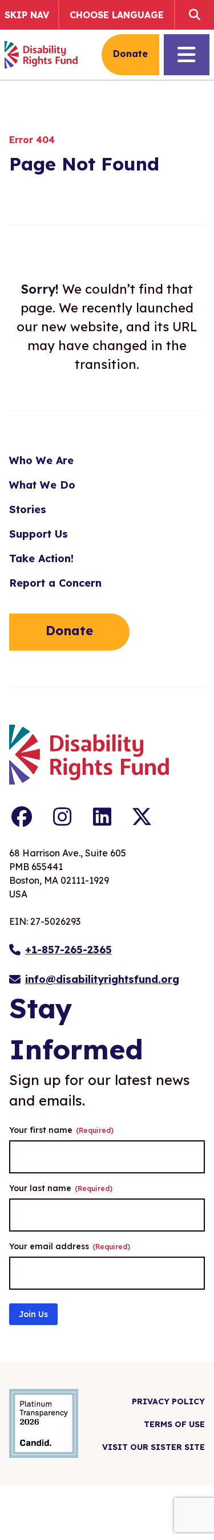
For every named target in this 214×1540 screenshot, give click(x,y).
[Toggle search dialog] (192, 15)
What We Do (42, 484)
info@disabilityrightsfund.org (102, 979)
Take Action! (41, 558)
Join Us (33, 1314)
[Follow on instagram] (62, 817)
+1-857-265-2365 (68, 949)
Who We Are (41, 460)
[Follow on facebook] (22, 817)
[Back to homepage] (41, 54)
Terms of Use (174, 1424)
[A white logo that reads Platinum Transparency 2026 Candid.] (43, 1423)
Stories (27, 509)
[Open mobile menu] (186, 54)
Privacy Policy (168, 1401)
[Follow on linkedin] (102, 817)
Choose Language (117, 15)
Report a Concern (55, 583)
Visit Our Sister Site (153, 1447)
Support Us (38, 534)
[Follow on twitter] (141, 817)
